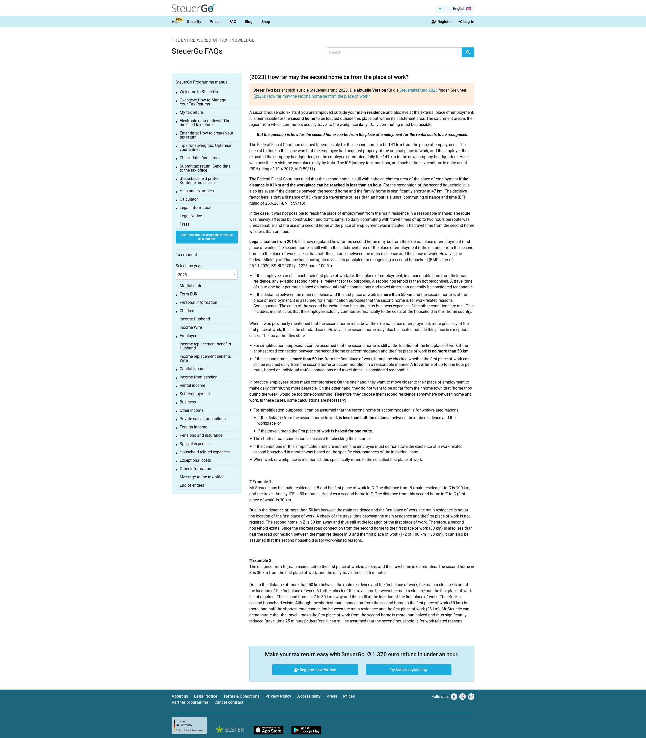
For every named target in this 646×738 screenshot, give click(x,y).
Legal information (195, 207)
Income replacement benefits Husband (205, 346)
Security (194, 21)
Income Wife (191, 327)
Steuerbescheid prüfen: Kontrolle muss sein (200, 180)
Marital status (192, 285)
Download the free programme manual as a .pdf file (206, 237)
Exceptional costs (195, 460)
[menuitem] (455, 9)
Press (185, 224)
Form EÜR (188, 294)
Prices (215, 21)
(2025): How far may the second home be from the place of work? (311, 96)
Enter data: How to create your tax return (206, 135)
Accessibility (308, 696)
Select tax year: (189, 265)
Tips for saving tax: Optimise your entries (205, 147)
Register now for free (317, 670)
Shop (265, 21)
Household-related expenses (205, 452)
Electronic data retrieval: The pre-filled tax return (205, 122)
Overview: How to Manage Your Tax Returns (203, 102)
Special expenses (195, 443)
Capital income (193, 368)
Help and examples (197, 190)
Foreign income (193, 427)
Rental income (192, 385)
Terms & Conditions (241, 696)
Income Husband (195, 319)
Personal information (198, 302)
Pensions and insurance (201, 435)
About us (180, 696)
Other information (195, 468)
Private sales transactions (203, 418)
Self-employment (195, 393)
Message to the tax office (202, 477)
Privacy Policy (278, 696)
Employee (188, 335)
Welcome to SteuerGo (199, 91)
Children (187, 310)
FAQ (232, 21)
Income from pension (199, 377)
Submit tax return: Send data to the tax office (205, 168)
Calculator (189, 199)
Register (445, 21)
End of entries (192, 485)
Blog (249, 21)
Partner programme (190, 702)
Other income (191, 410)
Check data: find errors (200, 157)
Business (188, 402)
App (175, 21)
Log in (468, 21)
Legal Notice (191, 215)
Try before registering (408, 669)
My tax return (191, 112)
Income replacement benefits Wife (205, 358)
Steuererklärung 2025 (418, 90)
